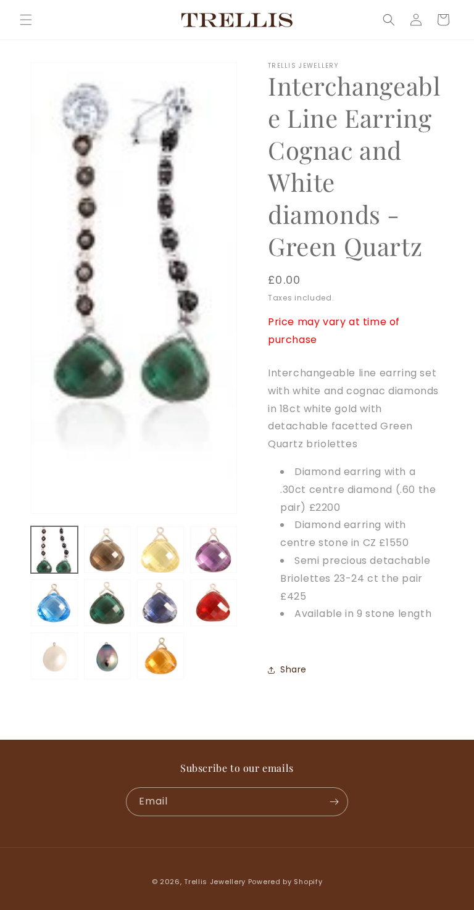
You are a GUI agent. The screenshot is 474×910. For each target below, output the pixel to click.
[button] (26, 19)
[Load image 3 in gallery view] (160, 549)
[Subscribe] (333, 801)
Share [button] (293, 669)
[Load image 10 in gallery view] (107, 655)
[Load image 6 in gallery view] (107, 602)
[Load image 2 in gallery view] (107, 549)
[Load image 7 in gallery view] (160, 602)
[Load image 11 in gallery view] (160, 655)
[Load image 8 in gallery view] (213, 602)
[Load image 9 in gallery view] (54, 655)
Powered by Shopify (285, 882)
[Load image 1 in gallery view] (54, 549)
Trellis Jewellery (215, 882)
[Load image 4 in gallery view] (213, 549)
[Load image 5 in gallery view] (54, 602)
